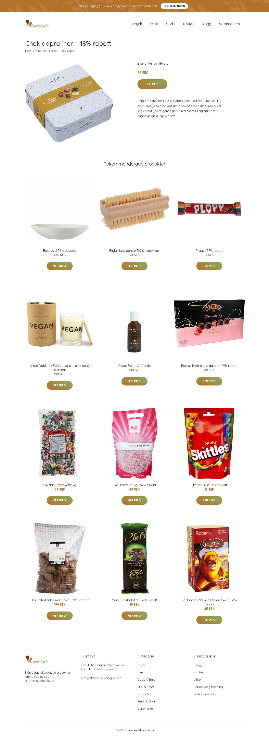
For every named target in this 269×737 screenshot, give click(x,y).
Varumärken (229, 24)
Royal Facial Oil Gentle (134, 366)
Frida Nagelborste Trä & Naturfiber (134, 251)
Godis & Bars (146, 679)
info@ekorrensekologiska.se (101, 678)
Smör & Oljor (146, 701)
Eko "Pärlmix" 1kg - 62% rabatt (134, 485)
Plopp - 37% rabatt (209, 251)
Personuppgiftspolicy (208, 687)
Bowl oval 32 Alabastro (59, 251)
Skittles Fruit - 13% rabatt (209, 485)
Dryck (137, 24)
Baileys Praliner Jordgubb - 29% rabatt (209, 366)
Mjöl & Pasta (146, 687)
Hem (28, 51)
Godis (170, 24)
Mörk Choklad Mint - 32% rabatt (134, 600)
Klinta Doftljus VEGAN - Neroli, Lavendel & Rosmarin (59, 368)
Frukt (154, 24)
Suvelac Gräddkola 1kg (59, 485)
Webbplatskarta (205, 694)
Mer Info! (152, 84)
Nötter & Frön (146, 694)
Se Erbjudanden (174, 6)
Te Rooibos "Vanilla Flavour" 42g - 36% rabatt (209, 602)
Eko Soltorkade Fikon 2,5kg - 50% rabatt (60, 600)
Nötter (188, 24)
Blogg (206, 24)
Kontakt (199, 672)
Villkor (198, 679)
